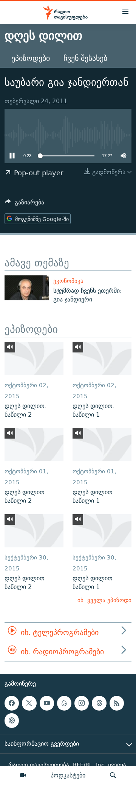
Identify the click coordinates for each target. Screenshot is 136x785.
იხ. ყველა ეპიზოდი (104, 600)
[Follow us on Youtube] (47, 703)
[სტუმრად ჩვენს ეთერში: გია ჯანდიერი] (27, 287)
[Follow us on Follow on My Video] (64, 703)
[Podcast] (12, 721)
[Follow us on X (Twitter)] (29, 703)
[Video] (23, 775)
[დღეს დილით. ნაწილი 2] (34, 358)
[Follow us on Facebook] (12, 703)
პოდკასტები (68, 775)
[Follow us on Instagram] (81, 703)
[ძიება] (113, 775)
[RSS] (117, 703)
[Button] (24, 204)
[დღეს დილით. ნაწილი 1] (102, 358)
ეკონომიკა (68, 281)
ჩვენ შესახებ (85, 58)
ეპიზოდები (30, 58)
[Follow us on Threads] (99, 703)
